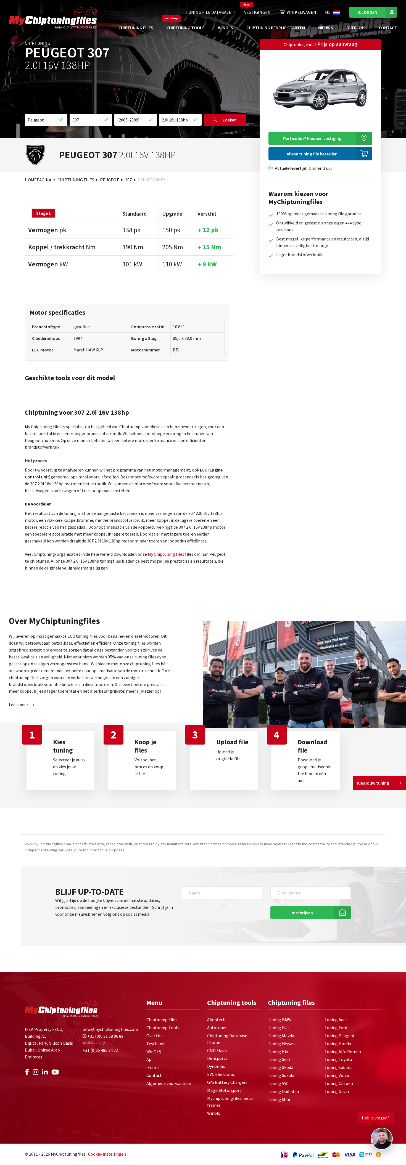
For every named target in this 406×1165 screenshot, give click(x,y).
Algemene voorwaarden (168, 1083)
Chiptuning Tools (186, 27)
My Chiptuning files (166, 554)
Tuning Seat (279, 1059)
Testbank (155, 1043)
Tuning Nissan (281, 1043)
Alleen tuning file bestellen (312, 154)
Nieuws (325, 27)
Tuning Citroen (339, 1083)
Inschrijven (302, 912)
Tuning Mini (279, 1099)
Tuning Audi (336, 1019)
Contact (388, 27)
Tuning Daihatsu (283, 1091)
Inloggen (367, 12)
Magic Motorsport (224, 1090)
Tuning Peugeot (340, 1035)
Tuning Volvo (337, 1075)
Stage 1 (43, 213)
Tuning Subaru (338, 1067)
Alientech (216, 1019)
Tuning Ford (336, 1027)
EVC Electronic (221, 1074)
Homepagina (38, 179)
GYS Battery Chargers (227, 1082)
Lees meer (18, 704)
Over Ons (356, 27)
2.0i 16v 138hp (151, 179)
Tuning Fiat (278, 1027)
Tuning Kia (278, 1051)
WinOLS (225, 27)
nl (328, 12)
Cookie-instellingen (107, 1154)
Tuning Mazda (281, 1035)
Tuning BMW (280, 1019)
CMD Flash (217, 1050)
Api (149, 1059)
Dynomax (216, 1066)
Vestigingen (257, 12)
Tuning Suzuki (281, 1075)
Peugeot (110, 179)
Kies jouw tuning (373, 783)
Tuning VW (278, 1083)
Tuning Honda (338, 1043)
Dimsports (217, 1058)
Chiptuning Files (135, 27)
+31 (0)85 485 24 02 (100, 1050)
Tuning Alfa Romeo (343, 1051)
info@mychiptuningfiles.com (110, 1029)
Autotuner (217, 1027)
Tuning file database (209, 12)
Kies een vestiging (312, 138)
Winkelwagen (301, 12)
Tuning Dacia (337, 1091)
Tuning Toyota (338, 1059)
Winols (213, 1113)
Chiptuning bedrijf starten (275, 27)
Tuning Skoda (280, 1067)
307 (129, 179)
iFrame (153, 1067)
